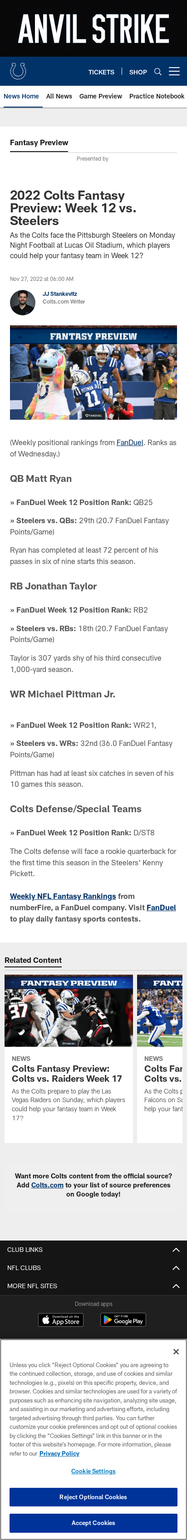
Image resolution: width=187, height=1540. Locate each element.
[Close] (176, 1352)
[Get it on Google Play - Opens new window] (123, 1324)
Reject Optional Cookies (93, 1497)
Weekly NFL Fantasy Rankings (63, 896)
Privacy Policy (59, 1453)
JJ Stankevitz (60, 293)
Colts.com (47, 1185)
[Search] (158, 71)
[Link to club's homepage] (18, 67)
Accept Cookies (94, 1522)
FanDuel (130, 442)
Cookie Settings (93, 1471)
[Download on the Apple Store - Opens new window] (60, 1321)
